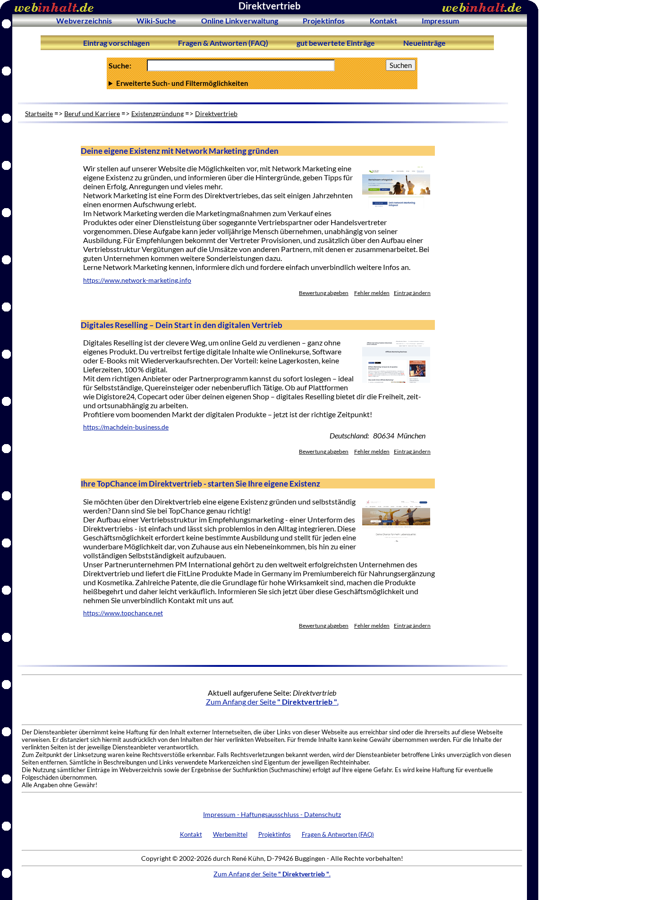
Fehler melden (372, 293)
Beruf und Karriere (92, 113)
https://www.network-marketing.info (137, 280)
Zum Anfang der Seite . (272, 701)
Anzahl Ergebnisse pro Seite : (261, 83)
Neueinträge (424, 42)
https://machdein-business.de (126, 427)
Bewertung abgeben (323, 293)
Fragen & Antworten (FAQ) (223, 42)
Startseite (39, 113)
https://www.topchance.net (123, 613)
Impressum (440, 20)
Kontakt (383, 20)
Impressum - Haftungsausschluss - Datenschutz (272, 814)
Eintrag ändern (412, 293)
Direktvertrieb (216, 113)
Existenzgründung (157, 113)
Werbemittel (230, 834)
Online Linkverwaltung (239, 20)
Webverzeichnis (84, 20)
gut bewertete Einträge (336, 42)
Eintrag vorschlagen (116, 42)
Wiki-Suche (156, 20)
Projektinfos (324, 20)
